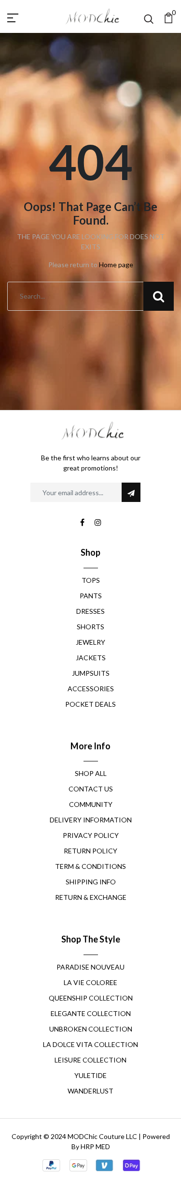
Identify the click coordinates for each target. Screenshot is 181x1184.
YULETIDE (90, 1075)
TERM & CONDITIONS (90, 866)
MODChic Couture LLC (102, 1136)
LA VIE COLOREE (90, 982)
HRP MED (95, 1146)
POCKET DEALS (90, 704)
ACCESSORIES (91, 688)
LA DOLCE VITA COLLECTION (90, 1044)
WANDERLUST (90, 1091)
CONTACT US (91, 789)
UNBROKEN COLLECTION (90, 1029)
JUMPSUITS (91, 673)
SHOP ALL (91, 773)
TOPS (91, 580)
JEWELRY (90, 642)
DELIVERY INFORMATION (91, 820)
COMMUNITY (90, 804)
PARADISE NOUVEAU (90, 967)
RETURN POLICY (90, 851)
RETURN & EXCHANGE (90, 897)
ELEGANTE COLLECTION (91, 1013)
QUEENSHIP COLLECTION (91, 998)
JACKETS (91, 657)
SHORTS (90, 626)
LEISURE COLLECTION (90, 1060)
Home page (116, 264)
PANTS (91, 596)
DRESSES (90, 611)
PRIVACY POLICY (91, 835)
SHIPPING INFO (91, 882)
